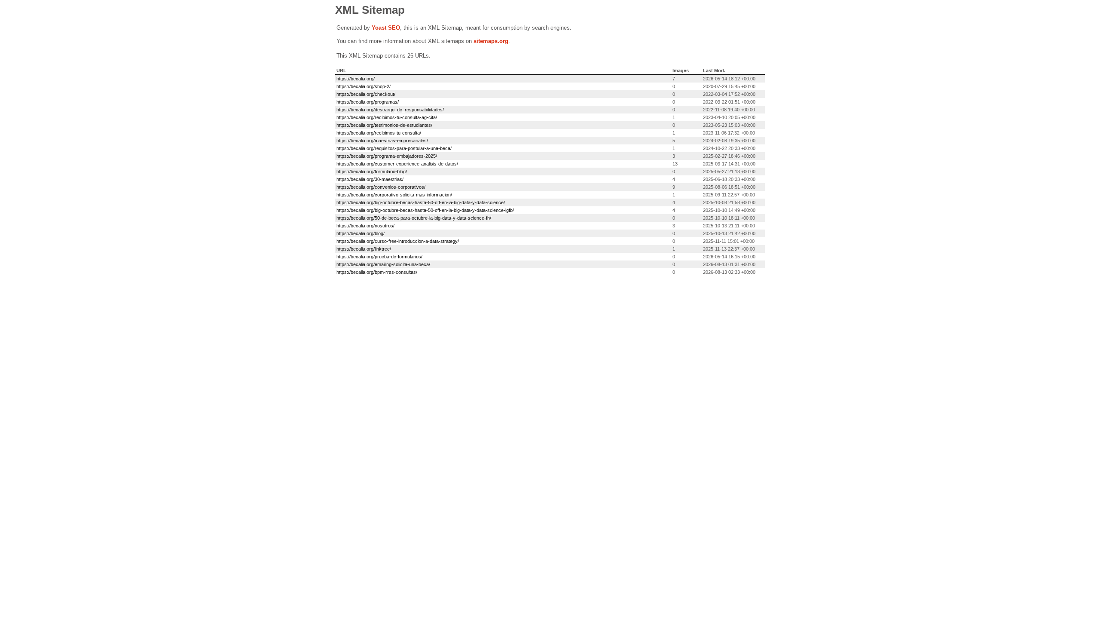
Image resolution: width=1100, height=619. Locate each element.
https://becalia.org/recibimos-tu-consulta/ (378, 132)
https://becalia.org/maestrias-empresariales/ (382, 140)
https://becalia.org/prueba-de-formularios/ (379, 256)
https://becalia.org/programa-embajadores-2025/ (386, 156)
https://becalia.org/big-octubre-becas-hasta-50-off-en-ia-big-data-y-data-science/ (420, 202)
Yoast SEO (386, 28)
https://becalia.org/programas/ (367, 101)
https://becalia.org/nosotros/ (365, 225)
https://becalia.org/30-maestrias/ (369, 179)
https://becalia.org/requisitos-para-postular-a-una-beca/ (394, 148)
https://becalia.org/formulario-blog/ (371, 171)
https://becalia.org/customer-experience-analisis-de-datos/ (397, 163)
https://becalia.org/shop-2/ (363, 86)
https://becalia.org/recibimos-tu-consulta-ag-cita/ (386, 117)
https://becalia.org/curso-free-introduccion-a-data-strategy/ (397, 241)
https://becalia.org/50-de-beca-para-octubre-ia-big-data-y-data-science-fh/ (413, 218)
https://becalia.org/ (355, 78)
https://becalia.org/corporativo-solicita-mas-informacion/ (394, 194)
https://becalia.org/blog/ (360, 233)
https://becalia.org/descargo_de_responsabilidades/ (390, 109)
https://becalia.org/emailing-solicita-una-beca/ (383, 264)
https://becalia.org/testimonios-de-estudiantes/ (384, 125)
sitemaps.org (491, 41)
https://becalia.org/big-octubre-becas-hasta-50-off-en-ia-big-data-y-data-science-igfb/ (425, 210)
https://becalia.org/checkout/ (365, 94)
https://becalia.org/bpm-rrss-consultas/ (376, 272)
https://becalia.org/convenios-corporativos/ (380, 187)
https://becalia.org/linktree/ (363, 248)
